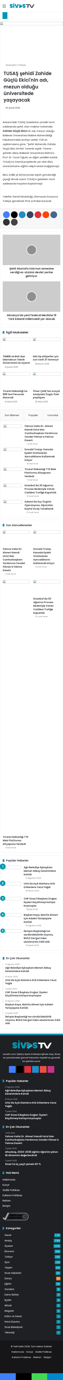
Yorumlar (52, 415)
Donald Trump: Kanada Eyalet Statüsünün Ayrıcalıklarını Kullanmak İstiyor (40, 455)
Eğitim (8, 1283)
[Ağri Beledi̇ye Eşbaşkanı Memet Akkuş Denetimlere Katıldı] (12, 872)
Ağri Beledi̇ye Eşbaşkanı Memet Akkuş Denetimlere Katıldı (40, 871)
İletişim (6, 1206)
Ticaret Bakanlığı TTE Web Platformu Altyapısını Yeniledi (40, 472)
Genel (8, 1235)
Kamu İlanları (12, 1294)
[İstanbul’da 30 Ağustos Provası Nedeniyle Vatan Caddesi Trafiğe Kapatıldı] (13, 490)
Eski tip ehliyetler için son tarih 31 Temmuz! (46, 358)
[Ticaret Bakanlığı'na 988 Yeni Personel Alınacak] (16, 380)
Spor (7, 1262)
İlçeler (8, 1300)
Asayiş (8, 1240)
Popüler (33, 415)
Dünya (8, 1278)
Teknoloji (9, 1332)
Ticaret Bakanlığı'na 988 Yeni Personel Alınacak (15, 394)
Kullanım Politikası (12, 1195)
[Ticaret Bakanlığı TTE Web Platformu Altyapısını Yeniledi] (13, 473)
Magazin (9, 1311)
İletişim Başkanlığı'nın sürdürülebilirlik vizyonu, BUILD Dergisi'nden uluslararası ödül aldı (38, 936)
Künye (6, 1185)
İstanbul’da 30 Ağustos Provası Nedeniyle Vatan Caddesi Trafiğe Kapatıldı (40, 489)
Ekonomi (9, 1251)
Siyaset (9, 1246)
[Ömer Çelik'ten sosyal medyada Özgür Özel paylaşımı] (46, 380)
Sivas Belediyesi (14, 1327)
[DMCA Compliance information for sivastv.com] (16, 1219)
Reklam (7, 1200)
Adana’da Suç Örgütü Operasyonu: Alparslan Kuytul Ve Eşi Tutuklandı (39, 505)
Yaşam (8, 1267)
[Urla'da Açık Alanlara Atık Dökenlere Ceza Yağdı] (12, 888)
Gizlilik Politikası (11, 1190)
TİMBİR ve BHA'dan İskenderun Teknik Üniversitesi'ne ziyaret (16, 360)
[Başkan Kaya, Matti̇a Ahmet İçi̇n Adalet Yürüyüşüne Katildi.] (12, 919)
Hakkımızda (9, 1179)
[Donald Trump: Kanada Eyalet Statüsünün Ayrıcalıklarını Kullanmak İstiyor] (13, 454)
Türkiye (22, 65)
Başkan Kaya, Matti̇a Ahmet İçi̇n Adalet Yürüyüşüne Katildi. (41, 918)
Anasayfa (10, 65)
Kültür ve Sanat (13, 1316)
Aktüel (8, 1305)
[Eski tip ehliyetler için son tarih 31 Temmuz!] (46, 345)
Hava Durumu (12, 1321)
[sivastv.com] (21, 6)
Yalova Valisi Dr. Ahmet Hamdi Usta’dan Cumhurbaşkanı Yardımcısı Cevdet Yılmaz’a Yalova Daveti (41, 433)
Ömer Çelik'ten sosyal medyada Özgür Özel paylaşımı (46, 394)
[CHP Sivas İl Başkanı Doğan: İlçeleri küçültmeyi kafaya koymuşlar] (12, 903)
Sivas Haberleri (13, 1273)
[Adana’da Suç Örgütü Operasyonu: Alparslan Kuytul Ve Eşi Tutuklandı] (13, 506)
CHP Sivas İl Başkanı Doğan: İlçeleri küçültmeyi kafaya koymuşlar (40, 902)
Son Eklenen (12, 415)
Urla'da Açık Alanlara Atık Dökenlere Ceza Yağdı (39, 885)
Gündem (9, 1289)
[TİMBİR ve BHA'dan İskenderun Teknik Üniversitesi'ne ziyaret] (16, 345)
